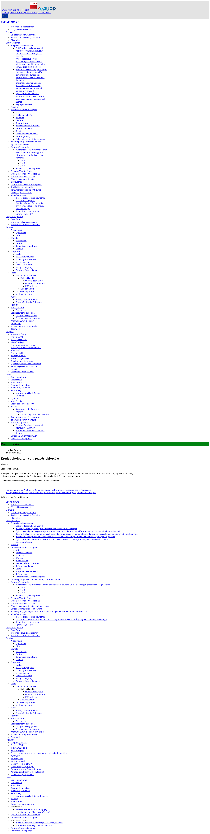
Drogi (18, 131)
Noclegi (19, 254)
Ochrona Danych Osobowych (24, 436)
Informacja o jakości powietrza (29, 168)
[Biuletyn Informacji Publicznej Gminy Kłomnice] (33, 10)
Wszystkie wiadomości (21, 29)
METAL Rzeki (31, 286)
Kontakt (5, 12)
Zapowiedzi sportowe (25, 291)
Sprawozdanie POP (24, 214)
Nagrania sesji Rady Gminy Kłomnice (32, 796)
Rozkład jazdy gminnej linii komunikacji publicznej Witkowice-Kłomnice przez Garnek (26, 190)
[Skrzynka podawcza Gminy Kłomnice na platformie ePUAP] (47, 10)
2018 (22, 163)
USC (17, 112)
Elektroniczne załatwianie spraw (30, 139)
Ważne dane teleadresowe (23, 176)
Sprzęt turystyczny (24, 267)
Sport (13, 272)
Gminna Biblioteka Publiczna (29, 302)
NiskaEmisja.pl (17, 342)
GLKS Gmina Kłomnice (35, 283)
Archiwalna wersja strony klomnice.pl (27, 731)
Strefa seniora (17, 307)
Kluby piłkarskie (27, 278)
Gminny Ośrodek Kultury (27, 299)
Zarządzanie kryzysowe (26, 315)
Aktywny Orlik (17, 353)
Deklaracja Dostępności (40, 12)
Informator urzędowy (19, 12)
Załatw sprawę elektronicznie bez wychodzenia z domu (26, 143)
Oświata (19, 120)
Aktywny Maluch (18, 355)
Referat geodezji (23, 136)
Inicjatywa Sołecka (19, 339)
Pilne (18, 235)
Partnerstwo (16, 406)
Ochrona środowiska (20, 147)
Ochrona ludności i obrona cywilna (26, 184)
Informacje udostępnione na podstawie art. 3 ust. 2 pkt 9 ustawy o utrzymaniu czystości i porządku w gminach (30, 87)
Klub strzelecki (27, 288)
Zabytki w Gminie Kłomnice (28, 270)
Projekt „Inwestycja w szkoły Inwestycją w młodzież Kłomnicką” (26, 346)
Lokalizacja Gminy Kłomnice (23, 34)
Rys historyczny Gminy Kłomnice (25, 37)
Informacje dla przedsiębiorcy (24, 222)
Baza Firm (15, 219)
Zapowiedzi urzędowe (21, 385)
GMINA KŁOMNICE (9, 22)
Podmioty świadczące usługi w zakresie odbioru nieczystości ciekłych (29, 53)
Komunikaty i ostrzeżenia (27, 211)
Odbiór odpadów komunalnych (30, 48)
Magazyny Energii (19, 334)
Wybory (14, 398)
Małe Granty (16, 401)
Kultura (14, 296)
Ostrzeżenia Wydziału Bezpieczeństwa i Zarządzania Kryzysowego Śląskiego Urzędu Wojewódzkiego (30, 204)
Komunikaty (16, 382)
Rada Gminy (16, 390)
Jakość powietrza (18, 195)
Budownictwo (22, 123)
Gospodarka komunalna (22, 45)
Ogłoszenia (21, 232)
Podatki (14, 107)
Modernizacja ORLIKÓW (21, 358)
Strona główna (12, 501)
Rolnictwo (20, 117)
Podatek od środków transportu (25, 224)
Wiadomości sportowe (26, 275)
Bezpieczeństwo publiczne (27, 125)
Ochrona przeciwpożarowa (28, 318)
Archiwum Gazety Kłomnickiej (24, 326)
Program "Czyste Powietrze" (23, 171)
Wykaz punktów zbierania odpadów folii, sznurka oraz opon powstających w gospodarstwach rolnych (31, 97)
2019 (22, 165)
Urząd (8, 374)
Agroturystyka (22, 262)
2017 (22, 160)
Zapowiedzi (16, 329)
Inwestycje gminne (19, 422)
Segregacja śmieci (24, 104)
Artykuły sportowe (24, 294)
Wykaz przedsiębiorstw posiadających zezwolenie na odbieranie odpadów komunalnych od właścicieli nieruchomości (31, 62)
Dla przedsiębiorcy (14, 216)
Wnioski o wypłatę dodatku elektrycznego (23, 180)
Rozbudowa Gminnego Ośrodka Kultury (34, 825)
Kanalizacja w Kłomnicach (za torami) (27, 772)
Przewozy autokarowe (26, 259)
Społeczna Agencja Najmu (22, 371)
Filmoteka (15, 40)
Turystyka (15, 251)
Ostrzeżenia (16, 379)
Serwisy (9, 227)
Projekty (9, 331)
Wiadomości (16, 230)
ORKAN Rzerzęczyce (34, 280)
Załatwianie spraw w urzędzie (24, 109)
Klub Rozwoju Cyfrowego (22, 361)
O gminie (10, 32)
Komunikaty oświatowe (26, 246)
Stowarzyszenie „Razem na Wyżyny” (32, 809)
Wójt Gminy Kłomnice (20, 387)
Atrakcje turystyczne (25, 256)
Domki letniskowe (24, 264)
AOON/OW (15, 350)
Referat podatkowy (24, 128)
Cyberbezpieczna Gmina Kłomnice (26, 363)
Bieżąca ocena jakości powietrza (30, 198)
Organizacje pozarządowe (22, 403)
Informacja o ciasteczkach (22, 26)
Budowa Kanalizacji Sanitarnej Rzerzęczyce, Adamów (29, 426)
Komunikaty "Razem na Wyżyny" (35, 414)
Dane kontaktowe (19, 377)
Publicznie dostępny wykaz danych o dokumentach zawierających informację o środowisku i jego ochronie (31, 153)
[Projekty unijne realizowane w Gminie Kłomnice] (5, 17)
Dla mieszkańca (13, 42)
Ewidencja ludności (24, 115)
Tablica (19, 243)
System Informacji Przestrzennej (25, 173)
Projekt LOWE (17, 337)
